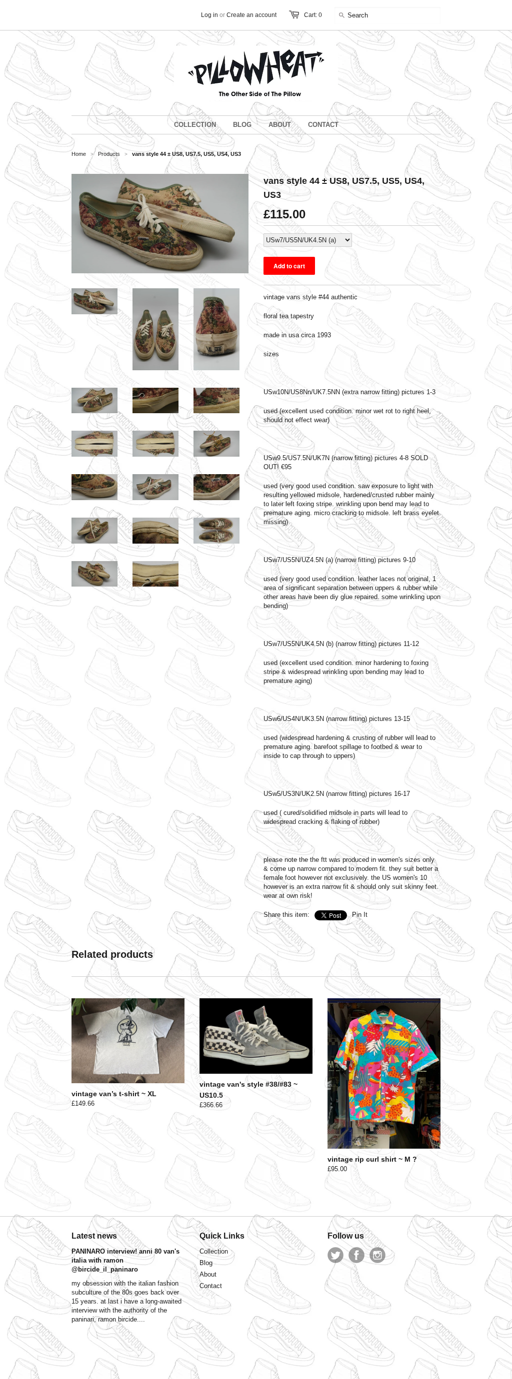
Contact (211, 1286)
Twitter (336, 1255)
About (208, 1274)
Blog (206, 1263)
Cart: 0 (313, 14)
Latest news (94, 1236)
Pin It (360, 914)
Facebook (356, 1255)
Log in (209, 14)
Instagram (378, 1255)
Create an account (251, 14)
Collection (214, 1251)
